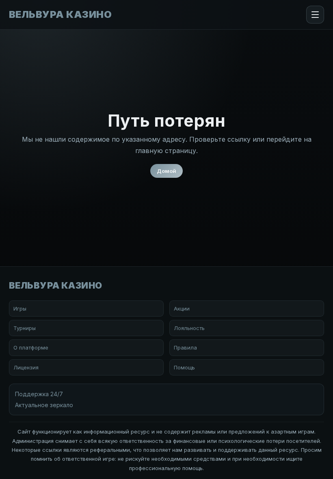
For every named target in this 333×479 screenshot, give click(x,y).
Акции (182, 308)
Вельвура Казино (60, 14)
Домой (166, 171)
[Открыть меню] (315, 15)
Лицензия (26, 367)
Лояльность (189, 328)
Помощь (184, 367)
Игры (19, 308)
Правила (185, 347)
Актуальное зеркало (44, 404)
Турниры (24, 328)
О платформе (30, 347)
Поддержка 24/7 (39, 394)
